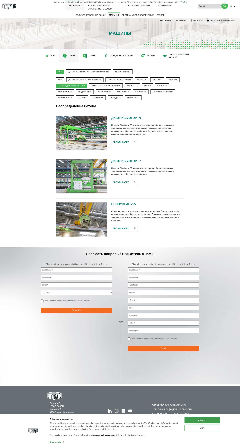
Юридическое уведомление (169, 404)
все (60, 72)
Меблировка (65, 92)
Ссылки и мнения (139, 5)
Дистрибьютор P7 (126, 161)
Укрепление (65, 98)
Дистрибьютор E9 (126, 118)
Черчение (140, 92)
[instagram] (116, 413)
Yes (182, 2)
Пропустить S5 (123, 204)
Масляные (123, 92)
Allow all (202, 420)
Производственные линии (91, 15)
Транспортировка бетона (105, 86)
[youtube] (130, 413)
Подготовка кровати (119, 80)
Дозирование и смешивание (84, 80)
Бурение (162, 86)
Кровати (141, 80)
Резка (147, 86)
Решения (74, 5)
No (185, 2)
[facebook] (123, 413)
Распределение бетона (71, 86)
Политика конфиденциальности (172, 409)
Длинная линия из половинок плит (88, 72)
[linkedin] (109, 413)
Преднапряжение (163, 92)
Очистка (173, 80)
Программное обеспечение (138, 15)
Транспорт (133, 98)
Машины (114, 15)
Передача (115, 98)
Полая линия (122, 72)
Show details (55, 442)
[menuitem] (74, 5)
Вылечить (132, 86)
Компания (164, 5)
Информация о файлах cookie (171, 413)
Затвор (161, 15)
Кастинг (157, 80)
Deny (202, 428)
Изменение (104, 92)
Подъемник (85, 92)
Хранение (98, 98)
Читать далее (121, 142)
